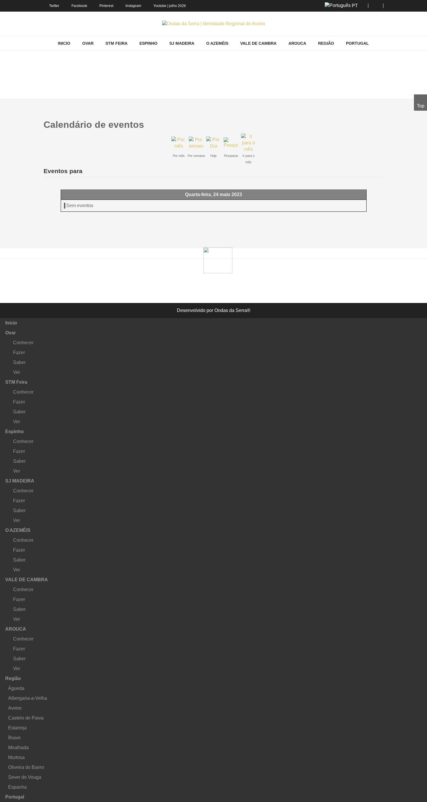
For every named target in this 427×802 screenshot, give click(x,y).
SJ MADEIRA (19, 480)
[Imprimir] (376, 121)
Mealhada (18, 747)
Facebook (79, 6)
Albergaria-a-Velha (27, 698)
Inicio (11, 322)
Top (420, 105)
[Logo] (217, 259)
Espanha (17, 787)
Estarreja (17, 727)
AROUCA (15, 629)
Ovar (10, 332)
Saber (19, 362)
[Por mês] (178, 142)
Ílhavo (14, 737)
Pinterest (106, 6)
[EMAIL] (381, 121)
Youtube (159, 6)
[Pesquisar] (231, 142)
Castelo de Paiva (26, 717)
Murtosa (16, 757)
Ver (16, 372)
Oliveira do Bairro (26, 767)
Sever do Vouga (24, 777)
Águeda (16, 688)
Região (13, 678)
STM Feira (16, 382)
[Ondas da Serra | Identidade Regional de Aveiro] (213, 24)
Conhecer (23, 342)
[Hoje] (213, 142)
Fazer (19, 352)
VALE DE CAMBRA (26, 579)
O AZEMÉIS (18, 530)
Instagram (133, 6)
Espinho (14, 431)
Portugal (14, 796)
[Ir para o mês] (248, 142)
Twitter (54, 6)
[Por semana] (196, 142)
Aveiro (14, 708)
